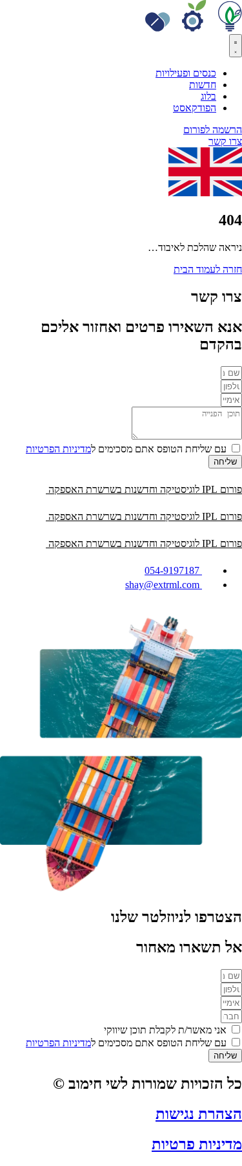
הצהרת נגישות (199, 1114)
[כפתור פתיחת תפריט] (235, 45)
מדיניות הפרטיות (58, 448)
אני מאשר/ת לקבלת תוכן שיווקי (165, 1029)
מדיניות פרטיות (197, 1144)
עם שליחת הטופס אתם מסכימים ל (126, 448)
